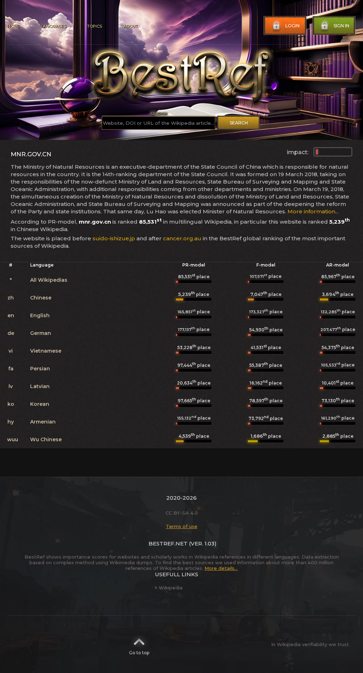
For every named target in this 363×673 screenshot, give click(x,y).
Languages (53, 26)
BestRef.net (168, 543)
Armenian (43, 422)
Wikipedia (171, 587)
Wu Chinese (46, 439)
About (130, 26)
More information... (313, 211)
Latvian (40, 386)
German (40, 333)
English (40, 315)
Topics (94, 26)
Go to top (139, 652)
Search (239, 122)
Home (13, 26)
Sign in (341, 25)
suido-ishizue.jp (114, 238)
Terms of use (181, 526)
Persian (40, 368)
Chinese (40, 298)
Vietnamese (45, 351)
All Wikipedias (48, 280)
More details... (221, 568)
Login (292, 25)
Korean (39, 404)
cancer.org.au (182, 238)
